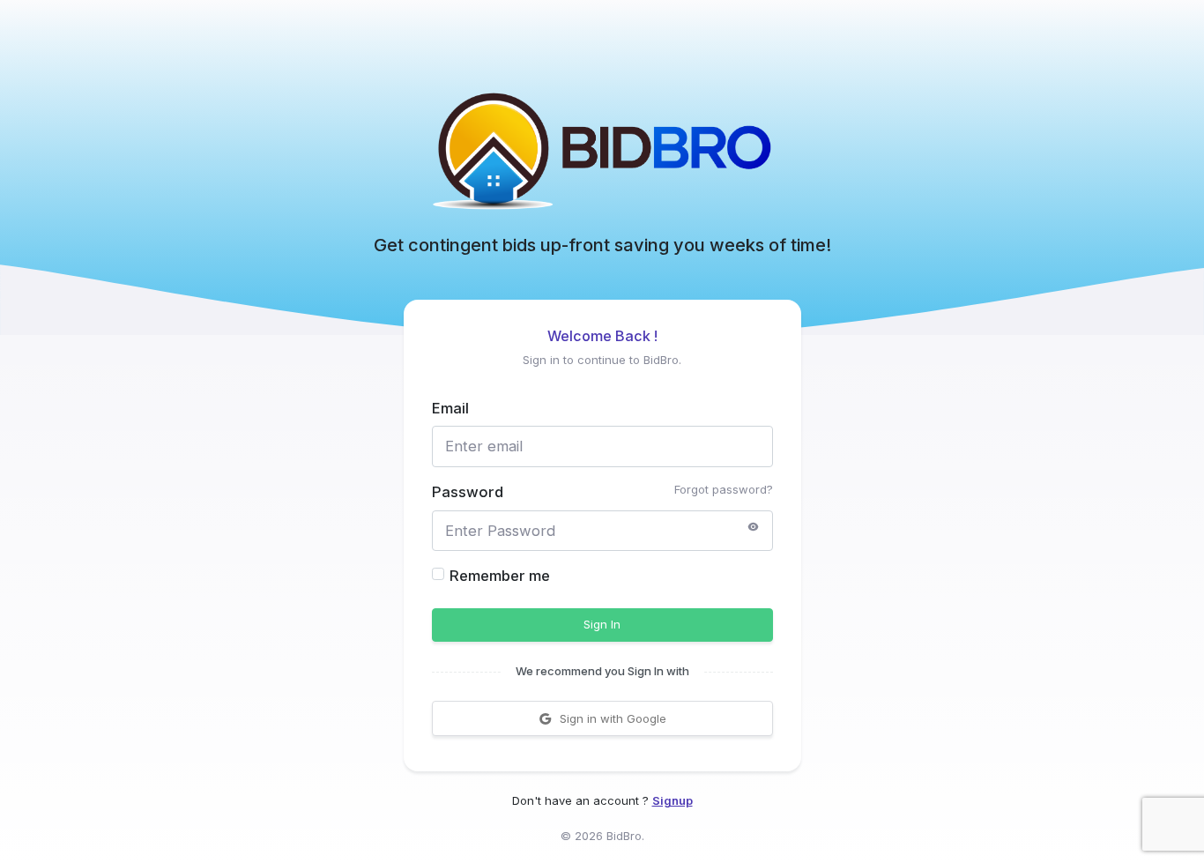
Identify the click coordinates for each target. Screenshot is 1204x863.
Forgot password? (723, 489)
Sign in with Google (613, 718)
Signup (672, 800)
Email (450, 408)
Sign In (602, 624)
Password (467, 492)
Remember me (500, 575)
